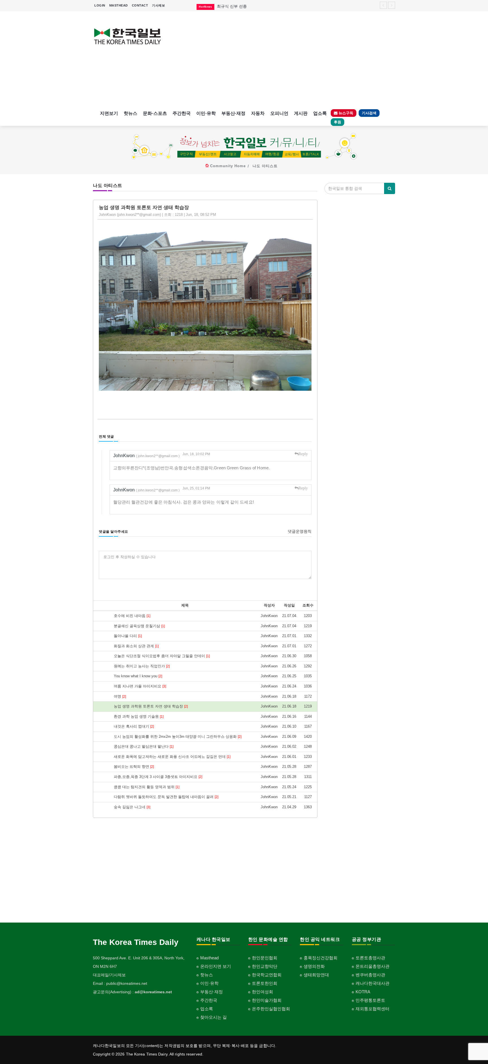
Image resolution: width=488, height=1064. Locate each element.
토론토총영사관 (370, 957)
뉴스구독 (345, 113)
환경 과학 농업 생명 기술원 (139, 716)
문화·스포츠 (155, 113)
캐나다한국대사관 (372, 983)
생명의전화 (314, 966)
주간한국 (182, 113)
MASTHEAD (118, 5)
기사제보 (158, 5)
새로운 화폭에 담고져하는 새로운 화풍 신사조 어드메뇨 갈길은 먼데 (172, 757)
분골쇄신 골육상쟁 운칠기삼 (139, 626)
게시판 (301, 113)
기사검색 (369, 113)
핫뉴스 (130, 113)
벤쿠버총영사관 (370, 974)
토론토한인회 (264, 983)
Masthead (209, 957)
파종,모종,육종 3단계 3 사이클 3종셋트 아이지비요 (158, 777)
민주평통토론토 (370, 1000)
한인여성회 (262, 991)
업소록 (320, 113)
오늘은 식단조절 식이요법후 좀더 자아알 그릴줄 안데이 (162, 656)
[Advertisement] (283, 59)
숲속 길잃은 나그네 (132, 807)
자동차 (258, 113)
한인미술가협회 (267, 1000)
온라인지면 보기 (215, 966)
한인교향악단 (264, 966)
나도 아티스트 (265, 166)
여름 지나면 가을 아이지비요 (140, 686)
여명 (120, 696)
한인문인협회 (264, 957)
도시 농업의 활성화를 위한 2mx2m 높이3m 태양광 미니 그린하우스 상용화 (177, 736)
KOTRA (363, 991)
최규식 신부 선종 (232, 6)
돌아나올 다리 (128, 636)
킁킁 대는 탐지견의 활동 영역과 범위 (146, 787)
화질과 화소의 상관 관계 (136, 646)
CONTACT (140, 5)
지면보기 (109, 113)
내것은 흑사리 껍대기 (134, 726)
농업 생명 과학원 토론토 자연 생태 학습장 (151, 706)
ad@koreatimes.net (153, 992)
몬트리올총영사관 (372, 966)
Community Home (228, 166)
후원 (337, 122)
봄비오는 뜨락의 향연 (134, 766)
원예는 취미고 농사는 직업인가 (142, 666)
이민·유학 (206, 113)
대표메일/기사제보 (109, 975)
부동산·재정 (233, 113)
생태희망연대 (316, 974)
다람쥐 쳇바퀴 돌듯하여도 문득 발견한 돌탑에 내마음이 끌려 (166, 797)
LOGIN (99, 5)
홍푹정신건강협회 (320, 957)
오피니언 (279, 113)
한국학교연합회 (267, 974)
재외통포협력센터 (372, 1008)
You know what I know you (138, 676)
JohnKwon (146, 455)
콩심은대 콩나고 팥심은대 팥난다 (143, 746)
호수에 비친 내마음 (132, 616)
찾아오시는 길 (213, 1017)
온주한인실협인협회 (271, 1008)
